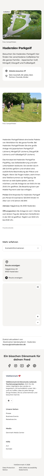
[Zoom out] (37, 322)
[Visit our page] (16, 366)
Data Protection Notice (9, 469)
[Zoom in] (37, 316)
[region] (22, 304)
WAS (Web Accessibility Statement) (28, 469)
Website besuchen (16, 71)
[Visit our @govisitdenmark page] (28, 366)
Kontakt (9, 449)
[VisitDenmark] (13, 376)
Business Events (12, 416)
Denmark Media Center (15, 433)
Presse (8, 413)
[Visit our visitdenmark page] (22, 366)
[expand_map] (37, 287)
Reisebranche (11, 419)
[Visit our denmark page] (9, 366)
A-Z (7, 446)
